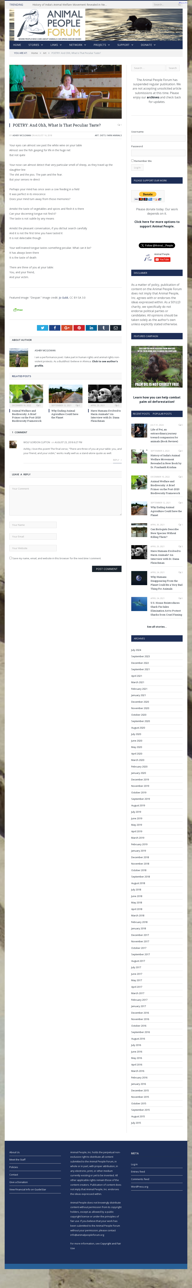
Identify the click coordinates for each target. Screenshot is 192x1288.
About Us (14, 1152)
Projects (100, 45)
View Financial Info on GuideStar (27, 1189)
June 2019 (136, 818)
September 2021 (140, 669)
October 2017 (138, 948)
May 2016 (136, 1058)
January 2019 (138, 850)
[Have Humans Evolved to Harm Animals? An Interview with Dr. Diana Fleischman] (105, 396)
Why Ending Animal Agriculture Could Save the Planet (64, 414)
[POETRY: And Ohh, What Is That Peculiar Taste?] (65, 92)
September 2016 (140, 1032)
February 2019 (139, 844)
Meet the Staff (17, 1159)
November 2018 (140, 863)
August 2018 (138, 883)
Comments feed (140, 1179)
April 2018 (136, 909)
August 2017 (138, 961)
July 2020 (136, 734)
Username (137, 131)
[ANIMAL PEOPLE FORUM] (96, 24)
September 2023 (140, 656)
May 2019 (136, 824)
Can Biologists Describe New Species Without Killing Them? (165, 533)
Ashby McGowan (22, 135)
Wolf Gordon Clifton (36, 442)
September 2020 (140, 721)
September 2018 (140, 876)
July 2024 (136, 650)
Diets (103, 135)
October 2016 (138, 1025)
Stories (33, 45)
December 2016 (140, 1012)
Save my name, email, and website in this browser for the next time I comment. (56, 558)
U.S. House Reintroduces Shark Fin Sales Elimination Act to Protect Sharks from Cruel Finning (166, 608)
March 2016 (137, 1071)
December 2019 (140, 779)
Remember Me (143, 161)
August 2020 (138, 727)
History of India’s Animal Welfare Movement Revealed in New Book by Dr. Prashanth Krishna (70, 4)
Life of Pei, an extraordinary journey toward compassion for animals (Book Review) (164, 435)
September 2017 (140, 954)
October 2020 (138, 714)
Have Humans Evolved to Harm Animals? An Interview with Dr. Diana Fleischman (106, 416)
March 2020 (137, 760)
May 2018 (136, 902)
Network (75, 45)
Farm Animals (114, 135)
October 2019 (138, 792)
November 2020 (140, 708)
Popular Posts (162, 413)
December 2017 (140, 935)
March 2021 (137, 682)
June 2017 (136, 974)
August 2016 (138, 1038)
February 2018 (139, 922)
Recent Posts (141, 413)
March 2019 (137, 837)
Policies (13, 1167)
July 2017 (136, 967)
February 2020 (139, 766)
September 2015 (140, 1109)
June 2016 (136, 1051)
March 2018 (137, 915)
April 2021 (136, 676)
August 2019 (138, 805)
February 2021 (139, 688)
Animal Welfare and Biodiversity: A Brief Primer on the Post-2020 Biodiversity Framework (27, 416)
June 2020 (136, 740)
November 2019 (140, 786)
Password (137, 146)
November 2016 (140, 1019)
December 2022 (140, 663)
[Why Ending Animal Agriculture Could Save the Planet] (65, 396)
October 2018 (138, 870)
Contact (13, 1174)
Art (97, 135)
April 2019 (136, 831)
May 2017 (136, 980)
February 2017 (139, 999)
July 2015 (136, 1122)
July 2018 (136, 889)
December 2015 (140, 1090)
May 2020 (136, 747)
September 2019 (140, 799)
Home (17, 45)
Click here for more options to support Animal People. (157, 224)
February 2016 (139, 1077)
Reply (116, 460)
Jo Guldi (63, 297)
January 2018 (138, 928)
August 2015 (138, 1116)
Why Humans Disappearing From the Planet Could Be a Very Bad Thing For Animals (166, 582)
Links (54, 45)
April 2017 (136, 986)
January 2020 (138, 773)
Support (123, 45)
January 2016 (138, 1084)
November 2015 (140, 1097)
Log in (134, 1164)
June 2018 (136, 896)
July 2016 (136, 1045)
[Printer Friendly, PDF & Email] (18, 309)
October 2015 (138, 1103)
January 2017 (138, 1006)
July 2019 (136, 811)
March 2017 (137, 993)
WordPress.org (139, 1186)
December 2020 (140, 701)
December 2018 (140, 857)
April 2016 (136, 1064)
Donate (146, 45)
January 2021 (138, 695)
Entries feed (138, 1171)
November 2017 (140, 941)
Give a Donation (18, 1182)
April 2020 (136, 753)
